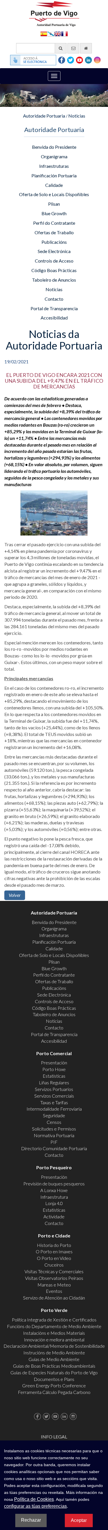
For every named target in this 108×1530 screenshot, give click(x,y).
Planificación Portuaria (54, 175)
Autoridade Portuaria (44, 115)
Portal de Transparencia (54, 308)
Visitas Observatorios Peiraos (54, 1278)
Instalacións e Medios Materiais (54, 1333)
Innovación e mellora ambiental (54, 1339)
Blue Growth (54, 213)
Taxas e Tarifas (54, 1102)
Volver (15, 895)
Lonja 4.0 (54, 1203)
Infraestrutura (54, 1197)
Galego (50, 33)
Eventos (54, 1291)
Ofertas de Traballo (54, 232)
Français (64, 33)
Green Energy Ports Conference (54, 1385)
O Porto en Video (54, 1258)
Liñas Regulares (54, 1082)
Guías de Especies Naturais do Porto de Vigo (54, 1372)
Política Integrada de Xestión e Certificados (54, 1319)
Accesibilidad (54, 317)
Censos (54, 1122)
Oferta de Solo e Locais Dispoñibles (54, 194)
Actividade (54, 1216)
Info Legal (54, 1436)
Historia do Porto (54, 1245)
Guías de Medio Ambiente (54, 1359)
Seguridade (54, 1115)
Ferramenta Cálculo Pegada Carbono (54, 1392)
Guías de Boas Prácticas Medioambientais (54, 1366)
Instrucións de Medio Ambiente (54, 1352)
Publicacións (54, 242)
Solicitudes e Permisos (54, 1128)
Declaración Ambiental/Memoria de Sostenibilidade (54, 1346)
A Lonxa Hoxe (54, 1190)
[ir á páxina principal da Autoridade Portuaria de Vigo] (54, 13)
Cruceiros (54, 1264)
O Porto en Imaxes (54, 1251)
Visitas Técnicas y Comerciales (54, 1271)
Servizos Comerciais (54, 1095)
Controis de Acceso (54, 260)
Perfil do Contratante (54, 223)
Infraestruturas (54, 166)
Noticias (76, 115)
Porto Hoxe (54, 1069)
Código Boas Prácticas (54, 270)
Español (43, 33)
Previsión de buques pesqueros (54, 1183)
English (57, 33)
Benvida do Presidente (54, 147)
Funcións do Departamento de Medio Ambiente (54, 1326)
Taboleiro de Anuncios (54, 279)
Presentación (54, 1062)
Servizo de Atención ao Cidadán (54, 1297)
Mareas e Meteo (54, 1284)
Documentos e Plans (54, 1379)
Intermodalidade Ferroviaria (54, 1108)
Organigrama (54, 156)
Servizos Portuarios (54, 1089)
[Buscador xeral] (61, 48)
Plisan (54, 204)
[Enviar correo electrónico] (73, 48)
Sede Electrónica (54, 251)
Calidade (54, 185)
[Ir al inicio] (86, 48)
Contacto (54, 299)
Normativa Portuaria (54, 1135)
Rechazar (31, 1520)
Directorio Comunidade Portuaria (54, 1148)
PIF (54, 1142)
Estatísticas (54, 1076)
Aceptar (79, 1520)
